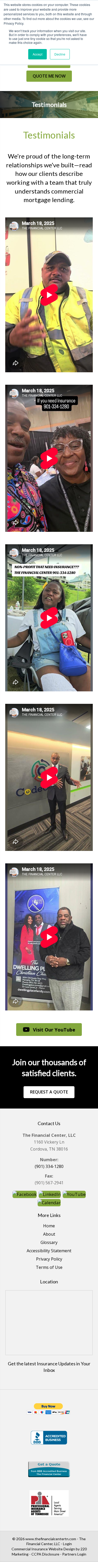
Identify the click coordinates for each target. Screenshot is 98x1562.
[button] (49, 76)
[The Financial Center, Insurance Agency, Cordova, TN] (49, 1469)
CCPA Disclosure (45, 1554)
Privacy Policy (49, 1259)
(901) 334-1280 (49, 1166)
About (49, 1234)
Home (49, 1226)
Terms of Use (49, 1267)
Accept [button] (37, 54)
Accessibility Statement (49, 1251)
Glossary (49, 1242)
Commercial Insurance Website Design (43, 1549)
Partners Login (74, 1554)
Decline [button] (59, 54)
